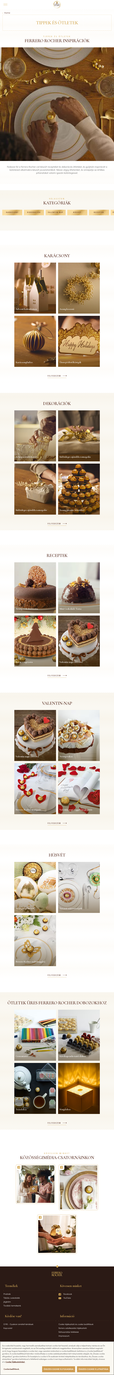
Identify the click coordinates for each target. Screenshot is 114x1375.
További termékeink (12, 1305)
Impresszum (64, 1335)
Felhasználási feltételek (69, 1331)
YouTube (67, 1297)
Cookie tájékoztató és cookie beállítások (76, 1324)
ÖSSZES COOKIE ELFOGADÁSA (58, 1369)
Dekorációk (34, 212)
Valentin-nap (55, 212)
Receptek (99, 212)
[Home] (57, 5)
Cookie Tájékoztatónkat (15, 1361)
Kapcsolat (7, 1328)
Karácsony (12, 212)
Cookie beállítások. (11, 1369)
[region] (57, 1358)
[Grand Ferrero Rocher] (57, 1234)
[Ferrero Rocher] (35, 1184)
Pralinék (7, 1294)
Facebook (67, 1294)
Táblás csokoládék (11, 1297)
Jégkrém (7, 1301)
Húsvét (77, 212)
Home (7, 12)
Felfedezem (54, 376)
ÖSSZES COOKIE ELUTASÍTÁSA (93, 1369)
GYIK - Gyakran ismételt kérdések (18, 1324)
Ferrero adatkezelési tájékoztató (73, 1328)
